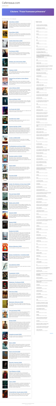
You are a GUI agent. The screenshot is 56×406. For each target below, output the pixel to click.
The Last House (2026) (14, 194)
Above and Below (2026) (15, 99)
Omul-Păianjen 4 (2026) (14, 371)
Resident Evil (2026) (13, 231)
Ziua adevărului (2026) (14, 264)
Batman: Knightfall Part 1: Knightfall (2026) (19, 254)
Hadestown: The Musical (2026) (16, 282)
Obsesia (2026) (12, 222)
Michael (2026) (12, 320)
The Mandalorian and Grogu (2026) (17, 146)
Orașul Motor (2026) (14, 32)
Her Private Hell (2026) (14, 109)
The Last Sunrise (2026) (14, 310)
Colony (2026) (12, 381)
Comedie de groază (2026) (15, 334)
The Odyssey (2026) (14, 51)
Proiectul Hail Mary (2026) (15, 126)
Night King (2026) (13, 291)
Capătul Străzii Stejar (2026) (15, 40)
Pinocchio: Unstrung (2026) (15, 362)
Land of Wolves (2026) (14, 88)
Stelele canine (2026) (14, 202)
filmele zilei (14, 18)
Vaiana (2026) (12, 165)
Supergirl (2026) (13, 212)
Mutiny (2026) (12, 342)
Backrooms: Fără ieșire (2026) (16, 302)
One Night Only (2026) (14, 118)
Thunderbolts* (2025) (14, 273)
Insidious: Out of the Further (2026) (17, 61)
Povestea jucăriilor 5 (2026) (15, 156)
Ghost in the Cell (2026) (14, 351)
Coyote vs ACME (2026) (14, 137)
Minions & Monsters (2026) (15, 246)
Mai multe (51, 333)
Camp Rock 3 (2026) (14, 21)
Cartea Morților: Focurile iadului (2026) (18, 392)
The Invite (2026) (13, 175)
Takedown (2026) (13, 70)
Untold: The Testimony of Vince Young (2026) (19, 184)
